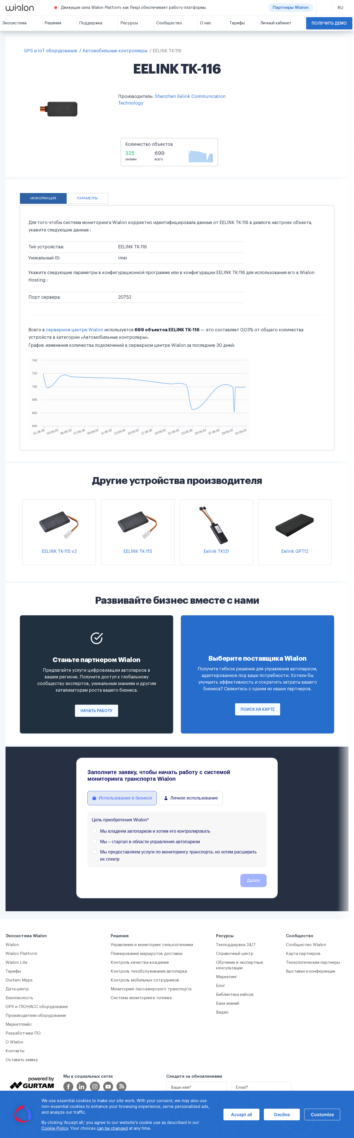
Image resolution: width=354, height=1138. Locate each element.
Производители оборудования (36, 1016)
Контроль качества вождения (140, 962)
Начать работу (96, 711)
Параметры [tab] (87, 198)
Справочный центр (234, 954)
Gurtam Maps (19, 980)
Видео (222, 1012)
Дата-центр (17, 989)
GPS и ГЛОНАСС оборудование (37, 1007)
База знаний (227, 1003)
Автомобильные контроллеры (114, 51)
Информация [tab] (43, 198)
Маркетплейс (19, 1024)
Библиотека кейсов (235, 995)
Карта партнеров (303, 954)
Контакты (15, 1051)
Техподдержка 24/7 (236, 945)
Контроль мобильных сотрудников (145, 980)
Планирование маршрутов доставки (147, 954)
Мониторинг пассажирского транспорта (151, 989)
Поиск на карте (258, 710)
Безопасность (19, 998)
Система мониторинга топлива (141, 998)
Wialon (12, 945)
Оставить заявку (22, 1060)
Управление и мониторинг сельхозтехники (152, 945)
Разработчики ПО (23, 1033)
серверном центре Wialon (74, 330)
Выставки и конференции (310, 971)
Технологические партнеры (313, 962)
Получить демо (329, 23)
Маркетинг (226, 977)
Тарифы (13, 971)
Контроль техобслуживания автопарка (149, 971)
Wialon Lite (17, 962)
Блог (220, 986)
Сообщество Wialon (306, 945)
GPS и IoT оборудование (50, 51)
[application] (177, 1114)
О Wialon (14, 1042)
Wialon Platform (21, 954)
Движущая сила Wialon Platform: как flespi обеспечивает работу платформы (133, 8)
